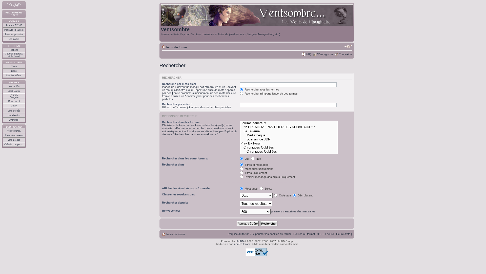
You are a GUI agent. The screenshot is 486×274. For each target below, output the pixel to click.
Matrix (14, 105)
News (14, 66)
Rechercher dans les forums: (181, 122)
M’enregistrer (325, 54)
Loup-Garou (14, 91)
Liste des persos (14, 135)
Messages (251, 188)
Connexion (345, 54)
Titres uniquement (255, 172)
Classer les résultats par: (178, 194)
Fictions (14, 50)
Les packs (14, 39)
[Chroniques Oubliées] (288, 147)
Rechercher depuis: (175, 202)
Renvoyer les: (171, 210)
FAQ (308, 54)
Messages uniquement (258, 168)
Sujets (268, 188)
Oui (246, 158)
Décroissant (305, 195)
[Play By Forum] (288, 143)
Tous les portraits (14, 34)
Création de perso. (14, 144)
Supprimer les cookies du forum (271, 233)
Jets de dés (14, 110)
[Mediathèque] (288, 135)
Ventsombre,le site (14, 13)
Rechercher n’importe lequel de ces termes (271, 93)
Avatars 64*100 (14, 25)
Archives (13, 120)
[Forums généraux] (288, 123)
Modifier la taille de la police (348, 46)
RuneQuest (14, 101)
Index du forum (176, 47)
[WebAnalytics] (10, 265)
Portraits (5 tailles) (14, 30)
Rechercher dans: (174, 164)
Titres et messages (256, 164)
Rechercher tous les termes (261, 89)
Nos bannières (14, 75)
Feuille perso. (14, 131)
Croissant (284, 195)
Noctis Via (14, 86)
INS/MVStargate (14, 96)
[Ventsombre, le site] (257, 15)
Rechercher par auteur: (177, 104)
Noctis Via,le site (14, 5)
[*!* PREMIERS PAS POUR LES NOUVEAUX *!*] (288, 127)
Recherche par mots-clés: (179, 83)
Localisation (14, 115)
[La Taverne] (288, 131)
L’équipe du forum (238, 233)
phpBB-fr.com (242, 244)
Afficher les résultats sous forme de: (186, 188)
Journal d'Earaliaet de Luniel (14, 55)
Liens (14, 71)
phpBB (240, 241)
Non (258, 158)
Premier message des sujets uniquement (269, 176)
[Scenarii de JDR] (288, 139)
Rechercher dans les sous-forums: (185, 158)
